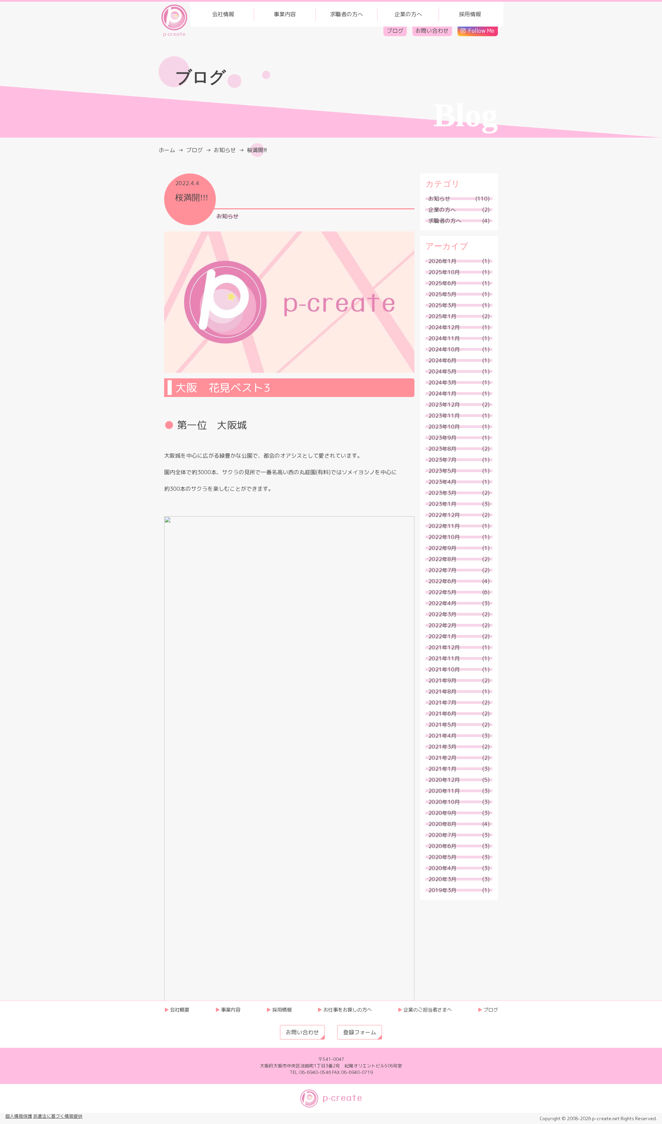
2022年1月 (442, 636)
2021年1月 (442, 769)
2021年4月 (442, 735)
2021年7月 (442, 702)
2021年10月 (444, 669)
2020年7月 (442, 835)
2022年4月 (442, 603)
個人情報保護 (18, 1116)
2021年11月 (444, 658)
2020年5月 (442, 857)
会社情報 (223, 14)
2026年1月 (442, 261)
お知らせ (228, 216)
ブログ (395, 30)
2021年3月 (442, 746)
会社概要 (179, 1009)
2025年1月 (442, 316)
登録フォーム (359, 1032)
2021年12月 (444, 647)
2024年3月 (442, 382)
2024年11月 (444, 338)
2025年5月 (442, 294)
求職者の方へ (346, 14)
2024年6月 (442, 360)
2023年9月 (442, 437)
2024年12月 (444, 327)
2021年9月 (442, 680)
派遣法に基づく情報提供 (57, 1116)
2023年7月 (442, 460)
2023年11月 (444, 415)
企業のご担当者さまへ (427, 1009)
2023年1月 (442, 504)
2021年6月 (442, 713)
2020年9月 (442, 813)
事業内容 (285, 14)
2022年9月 (442, 548)
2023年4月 (442, 482)
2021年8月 (442, 691)
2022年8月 (442, 559)
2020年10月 (444, 802)
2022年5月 (442, 592)
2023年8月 (442, 448)
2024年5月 (442, 371)
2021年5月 (442, 724)
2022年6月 (442, 581)
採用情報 (470, 14)
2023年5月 (442, 471)
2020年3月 (442, 879)
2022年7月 (442, 570)
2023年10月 (444, 426)
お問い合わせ (432, 30)
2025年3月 (442, 305)
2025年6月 (442, 283)
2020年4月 (442, 868)
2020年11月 (444, 791)
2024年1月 (442, 393)
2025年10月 (444, 272)
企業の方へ (408, 14)
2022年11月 (444, 526)
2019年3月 (442, 890)
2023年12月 (444, 404)
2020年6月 (442, 846)
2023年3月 (442, 493)
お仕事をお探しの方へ (347, 1009)
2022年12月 (444, 515)
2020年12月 (444, 780)
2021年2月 (442, 758)
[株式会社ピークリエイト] (174, 20)
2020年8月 (442, 824)
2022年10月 (444, 537)
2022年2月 (442, 625)
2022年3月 (442, 614)
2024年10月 (444, 349)
